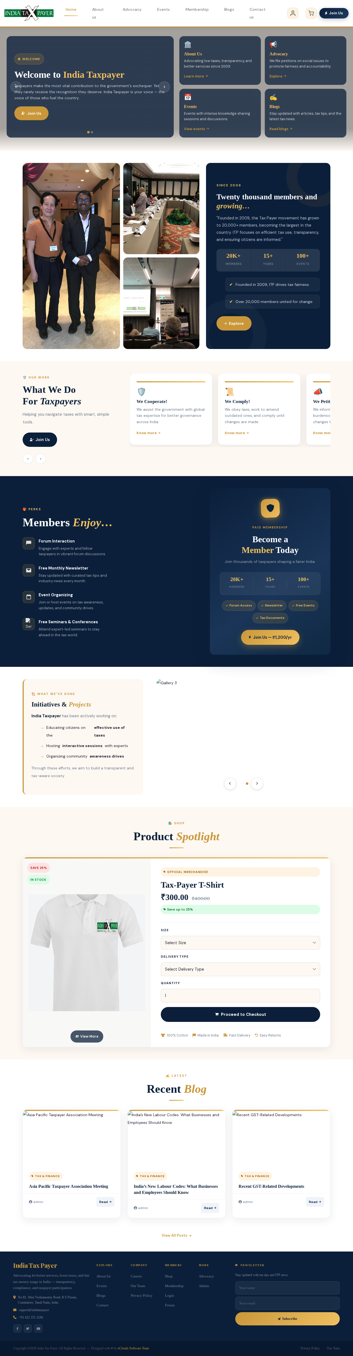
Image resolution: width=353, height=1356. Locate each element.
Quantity (170, 983)
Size (165, 930)
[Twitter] (28, 1328)
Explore (275, 76)
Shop (169, 1276)
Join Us (336, 13)
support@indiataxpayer (34, 1310)
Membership (197, 9)
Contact (102, 1305)
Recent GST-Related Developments (271, 1186)
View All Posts (174, 1235)
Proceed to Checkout (243, 1014)
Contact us (258, 13)
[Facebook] (17, 1328)
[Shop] (311, 13)
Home (71, 9)
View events (194, 129)
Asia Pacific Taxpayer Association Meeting (68, 1186)
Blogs (229, 9)
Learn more (194, 76)
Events (163, 9)
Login (169, 1296)
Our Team (138, 1286)
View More (89, 1036)
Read (103, 1202)
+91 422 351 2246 (31, 1317)
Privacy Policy (142, 1296)
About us (98, 13)
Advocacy (132, 9)
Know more (147, 433)
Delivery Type (175, 957)
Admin (204, 1286)
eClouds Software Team (133, 1348)
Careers (136, 1276)
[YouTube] (38, 1328)
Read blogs (278, 129)
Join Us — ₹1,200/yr (272, 637)
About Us (104, 1276)
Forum (170, 1305)
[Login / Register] (292, 13)
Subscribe (289, 1319)
